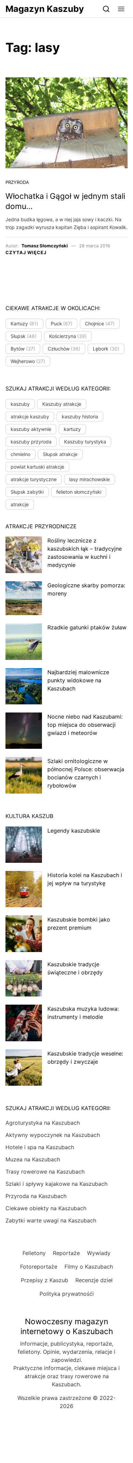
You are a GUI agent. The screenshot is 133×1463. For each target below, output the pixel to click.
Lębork (106, 349)
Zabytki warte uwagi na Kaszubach (50, 1220)
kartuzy (72, 429)
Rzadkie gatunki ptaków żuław (87, 627)
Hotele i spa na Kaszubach (39, 1147)
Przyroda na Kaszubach (35, 1196)
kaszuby (20, 404)
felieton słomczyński (78, 492)
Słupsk (23, 336)
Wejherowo (28, 361)
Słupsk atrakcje (60, 454)
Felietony (34, 1253)
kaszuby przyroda (31, 441)
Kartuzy (24, 323)
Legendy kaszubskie (73, 830)
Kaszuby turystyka (85, 441)
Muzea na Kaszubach (32, 1159)
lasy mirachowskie (89, 479)
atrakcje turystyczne (34, 479)
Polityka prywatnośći (67, 1293)
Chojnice (100, 323)
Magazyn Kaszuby (44, 8)
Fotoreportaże (38, 1266)
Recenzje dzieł (94, 1280)
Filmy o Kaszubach (88, 1266)
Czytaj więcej (25, 252)
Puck (62, 323)
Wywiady (98, 1253)
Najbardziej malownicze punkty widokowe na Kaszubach (78, 680)
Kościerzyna (68, 336)
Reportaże (66, 1253)
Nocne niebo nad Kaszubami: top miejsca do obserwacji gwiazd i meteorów (84, 724)
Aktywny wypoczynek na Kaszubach (52, 1135)
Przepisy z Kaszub (44, 1280)
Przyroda (17, 182)
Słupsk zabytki (27, 492)
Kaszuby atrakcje (61, 404)
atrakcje (20, 504)
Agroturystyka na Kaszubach (42, 1122)
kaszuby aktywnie (31, 429)
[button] (121, 8)
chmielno (20, 454)
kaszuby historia (80, 416)
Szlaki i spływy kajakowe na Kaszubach (56, 1183)
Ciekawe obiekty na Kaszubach (45, 1208)
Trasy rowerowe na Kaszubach (45, 1171)
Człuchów (64, 349)
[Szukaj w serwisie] (106, 8)
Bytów (23, 349)
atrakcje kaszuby (30, 416)
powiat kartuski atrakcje (37, 467)
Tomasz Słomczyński (44, 245)
